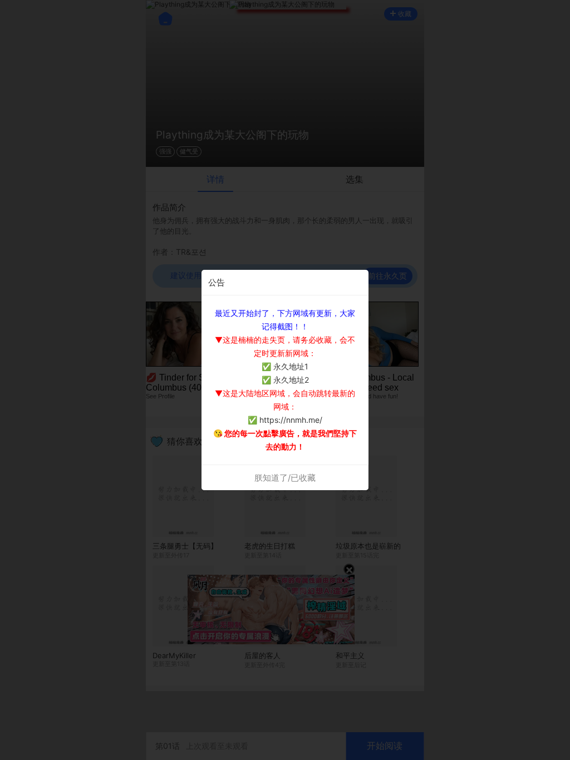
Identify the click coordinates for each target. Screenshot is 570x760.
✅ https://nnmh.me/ (285, 420)
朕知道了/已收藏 (285, 477)
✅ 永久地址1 (285, 366)
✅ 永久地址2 (285, 379)
